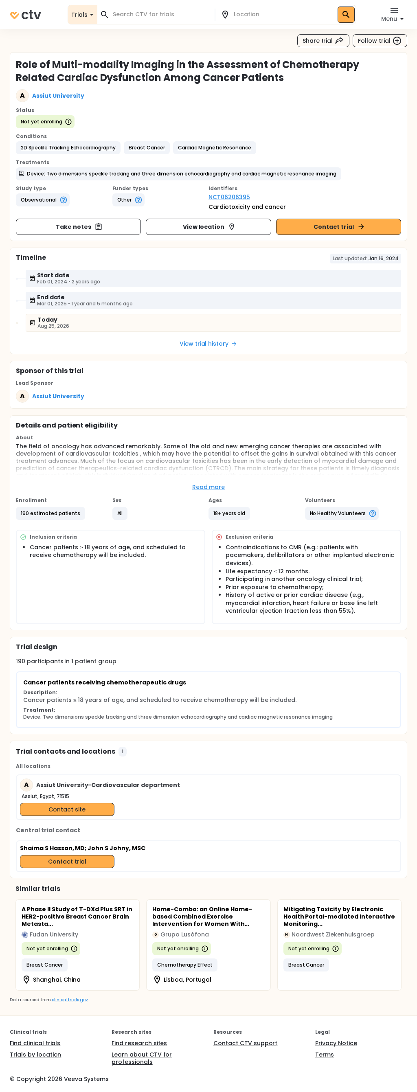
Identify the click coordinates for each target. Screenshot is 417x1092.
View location (204, 227)
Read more (208, 487)
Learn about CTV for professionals (142, 1058)
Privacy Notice (336, 1043)
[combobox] (161, 14)
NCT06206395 (229, 197)
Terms (324, 1054)
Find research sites (139, 1043)
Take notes (73, 227)
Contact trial (334, 227)
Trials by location (35, 1054)
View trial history (204, 344)
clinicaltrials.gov (70, 1000)
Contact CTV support (245, 1043)
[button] (68, 147)
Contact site (67, 809)
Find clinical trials (35, 1043)
